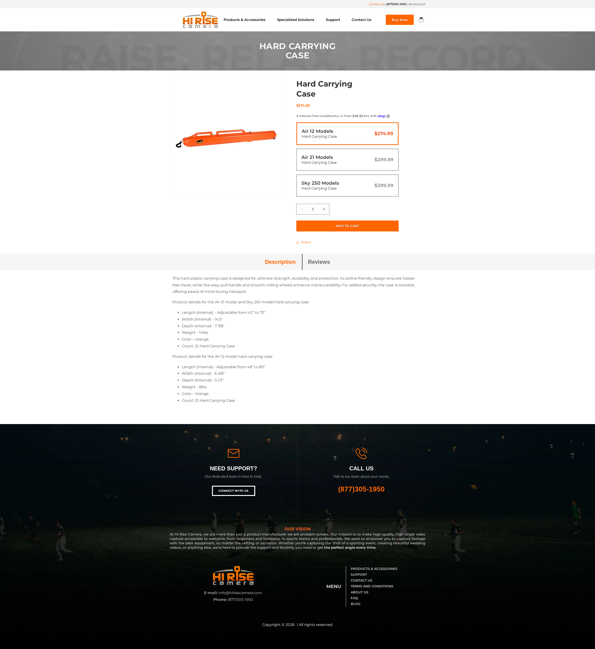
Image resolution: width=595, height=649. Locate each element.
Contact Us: (387, 4)
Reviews (319, 262)
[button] (421, 20)
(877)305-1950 (361, 489)
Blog (355, 604)
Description (280, 262)
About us (359, 592)
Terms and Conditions (372, 586)
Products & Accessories (374, 569)
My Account (416, 4)
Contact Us (361, 580)
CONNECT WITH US (233, 490)
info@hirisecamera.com (240, 593)
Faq (354, 598)
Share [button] (306, 242)
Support (359, 574)
